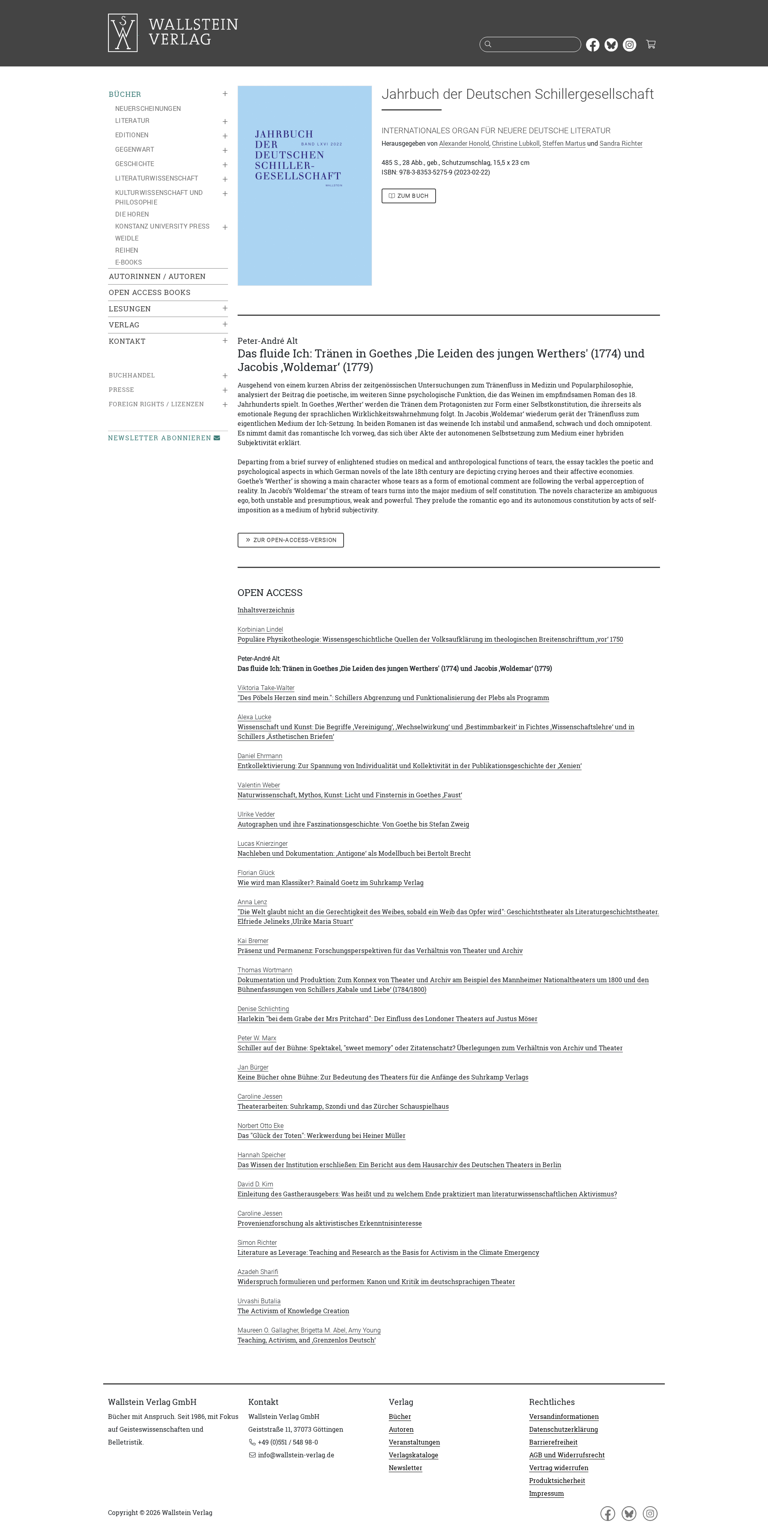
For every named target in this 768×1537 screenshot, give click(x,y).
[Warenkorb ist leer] (650, 45)
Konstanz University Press (162, 226)
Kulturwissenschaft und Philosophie (159, 197)
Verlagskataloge (413, 1455)
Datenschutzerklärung (563, 1429)
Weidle (127, 238)
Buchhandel (132, 375)
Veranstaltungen (414, 1442)
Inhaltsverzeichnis (266, 610)
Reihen (126, 250)
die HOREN (132, 214)
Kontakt (127, 341)
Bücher (125, 94)
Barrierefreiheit (553, 1442)
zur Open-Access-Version (294, 540)
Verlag (124, 325)
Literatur (132, 120)
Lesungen (130, 309)
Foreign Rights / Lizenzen (156, 404)
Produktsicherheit (557, 1480)
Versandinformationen (564, 1416)
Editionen (131, 134)
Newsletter (405, 1467)
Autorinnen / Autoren (157, 276)
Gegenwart (134, 149)
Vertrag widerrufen (558, 1467)
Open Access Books (150, 292)
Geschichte (134, 163)
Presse (121, 389)
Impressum (546, 1493)
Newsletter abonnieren (160, 437)
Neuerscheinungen (148, 108)
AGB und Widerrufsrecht (567, 1455)
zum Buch (412, 196)
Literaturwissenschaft (156, 178)
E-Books (128, 262)
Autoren (401, 1429)
